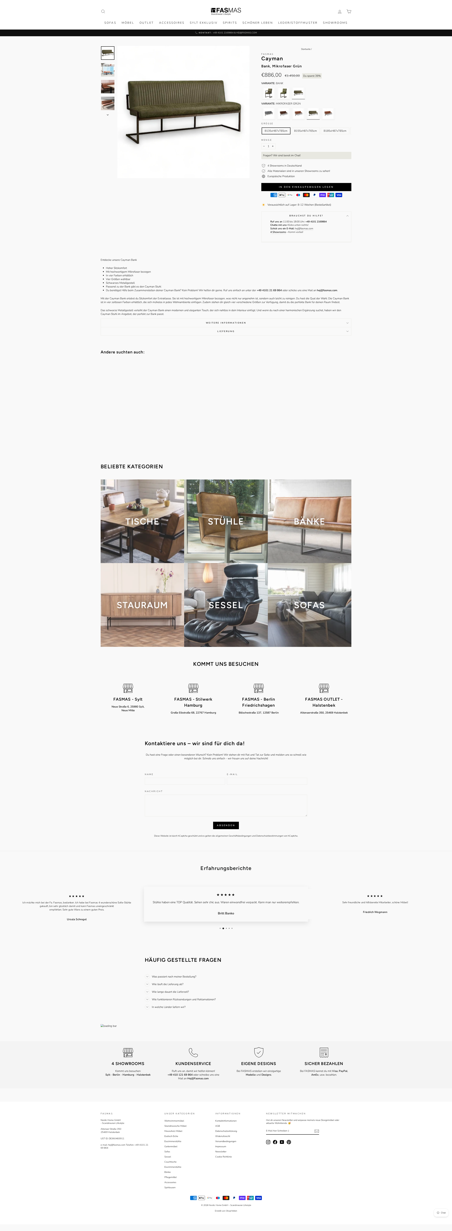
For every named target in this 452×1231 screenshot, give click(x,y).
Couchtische (170, 1161)
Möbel (128, 23)
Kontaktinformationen (226, 1120)
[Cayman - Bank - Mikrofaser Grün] (298, 93)
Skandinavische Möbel (175, 1126)
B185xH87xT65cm (335, 131)
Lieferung (226, 331)
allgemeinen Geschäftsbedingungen (233, 835)
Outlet (146, 23)
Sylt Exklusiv (204, 23)
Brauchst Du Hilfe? (306, 215)
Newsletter (220, 1151)
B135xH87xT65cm (276, 131)
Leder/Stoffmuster (298, 23)
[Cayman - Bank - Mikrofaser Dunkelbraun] (283, 113)
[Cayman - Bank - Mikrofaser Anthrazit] (268, 113)
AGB (217, 1126)
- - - (128, 1074)
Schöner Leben (257, 23)
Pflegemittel (170, 1177)
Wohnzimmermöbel (174, 1120)
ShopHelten (231, 1210)
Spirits (230, 23)
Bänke (167, 1172)
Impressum (220, 1146)
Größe (267, 123)
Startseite (306, 49)
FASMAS (267, 54)
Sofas (110, 23)
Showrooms (335, 23)
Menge (266, 140)
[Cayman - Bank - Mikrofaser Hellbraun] (298, 113)
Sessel (167, 1156)
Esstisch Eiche (171, 1136)
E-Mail (232, 774)
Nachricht (154, 791)
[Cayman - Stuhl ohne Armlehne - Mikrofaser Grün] (283, 93)
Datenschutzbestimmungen (269, 835)
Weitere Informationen (226, 322)
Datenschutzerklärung (226, 1131)
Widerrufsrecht (222, 1136)
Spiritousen (170, 1187)
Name (149, 774)
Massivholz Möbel (173, 1131)
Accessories (170, 1182)
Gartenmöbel (170, 1146)
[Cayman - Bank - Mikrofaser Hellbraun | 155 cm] (328, 113)
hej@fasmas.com (304, 228)
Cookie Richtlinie (223, 1156)
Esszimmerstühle (172, 1141)
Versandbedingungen (225, 1141)
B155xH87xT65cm (305, 131)
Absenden (226, 825)
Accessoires (172, 23)
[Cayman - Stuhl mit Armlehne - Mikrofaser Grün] (268, 93)
